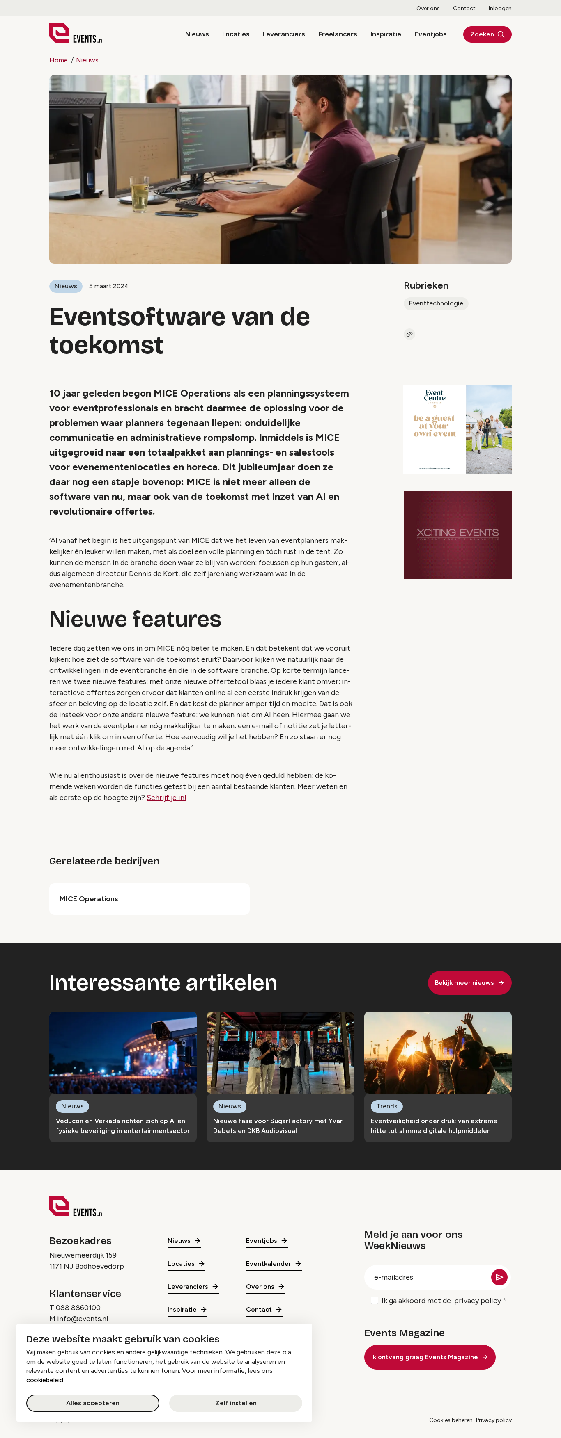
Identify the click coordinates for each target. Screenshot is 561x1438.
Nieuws (197, 34)
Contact (464, 8)
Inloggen (500, 8)
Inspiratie (385, 34)
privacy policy (477, 1300)
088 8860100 (78, 1307)
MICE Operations (89, 898)
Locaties (236, 34)
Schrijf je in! (166, 797)
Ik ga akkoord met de (441, 1300)
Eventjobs (430, 34)
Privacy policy (494, 1420)
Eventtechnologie (436, 303)
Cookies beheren (451, 1420)
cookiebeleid (44, 1380)
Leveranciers (284, 34)
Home (58, 60)
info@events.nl (82, 1318)
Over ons (428, 8)
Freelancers (337, 34)
